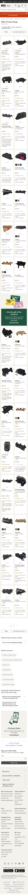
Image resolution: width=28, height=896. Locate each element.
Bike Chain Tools (8, 674)
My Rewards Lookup (6, 796)
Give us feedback (10, 745)
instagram (5, 863)
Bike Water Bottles (8, 679)
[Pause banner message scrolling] (26, 13)
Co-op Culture (5, 837)
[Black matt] (16, 236)
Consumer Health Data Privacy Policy (14, 886)
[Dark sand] (18, 236)
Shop (8, 5)
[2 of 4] (20, 48)
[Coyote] (18, 165)
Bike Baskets (7, 669)
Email (2, 755)
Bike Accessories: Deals (10, 655)
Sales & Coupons (19, 810)
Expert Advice (18, 821)
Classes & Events (19, 823)
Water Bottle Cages (9, 684)
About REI (17, 834)
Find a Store (4, 854)
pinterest (16, 863)
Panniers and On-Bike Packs (20, 18)
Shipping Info (18, 804)
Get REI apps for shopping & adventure (14, 868)
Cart (22, 5)
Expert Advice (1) (16, 27)
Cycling (2, 18)
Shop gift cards (14, 322)
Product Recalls (7, 888)
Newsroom (18, 841)
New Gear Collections (7, 823)
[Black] (16, 165)
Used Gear (4, 826)
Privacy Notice (7, 884)
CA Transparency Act (19, 888)
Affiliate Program (5, 841)
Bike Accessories (9, 18)
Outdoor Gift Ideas (6, 810)
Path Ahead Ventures (20, 828)
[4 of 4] (8, 48)
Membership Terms (14, 890)
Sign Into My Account (7, 793)
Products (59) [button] (6, 27)
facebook (12, 863)
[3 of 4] (7, 48)
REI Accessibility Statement (14, 892)
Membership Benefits (7, 800)
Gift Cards (4, 813)
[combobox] (14, 9)
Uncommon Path (19, 826)
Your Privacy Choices (19, 882)
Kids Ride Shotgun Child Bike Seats (13, 660)
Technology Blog (19, 843)
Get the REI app (14, 735)
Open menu (25, 5)
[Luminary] (21, 165)
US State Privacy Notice (18, 884)
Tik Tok (8, 863)
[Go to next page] (17, 625)
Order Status (18, 793)
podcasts (23, 863)
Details (22, 752)
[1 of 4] (6, 48)
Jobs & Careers (5, 834)
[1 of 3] (6, 86)
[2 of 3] (7, 86)
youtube (19, 863)
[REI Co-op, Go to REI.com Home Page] (3, 5)
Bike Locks (6, 665)
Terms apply (14, 320)
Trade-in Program (6, 828)
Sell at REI (3, 839)
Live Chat (3, 856)
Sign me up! (14, 762)
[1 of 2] (20, 198)
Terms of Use (6, 882)
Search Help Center (6, 852)
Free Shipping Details (20, 813)
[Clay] (16, 341)
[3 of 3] (21, 487)
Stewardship (18, 845)
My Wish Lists (5, 798)
